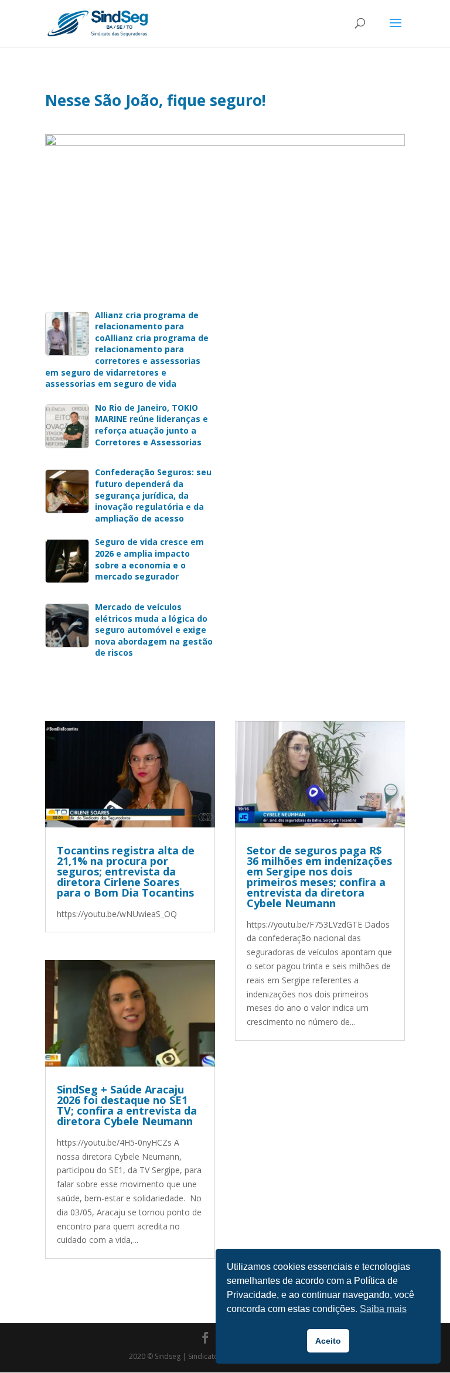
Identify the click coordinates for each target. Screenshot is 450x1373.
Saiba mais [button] (383, 1309)
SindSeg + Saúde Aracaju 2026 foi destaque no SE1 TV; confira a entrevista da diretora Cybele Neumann (127, 1105)
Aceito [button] (328, 1340)
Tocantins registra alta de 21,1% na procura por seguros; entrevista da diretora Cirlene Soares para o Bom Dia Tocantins (126, 871)
